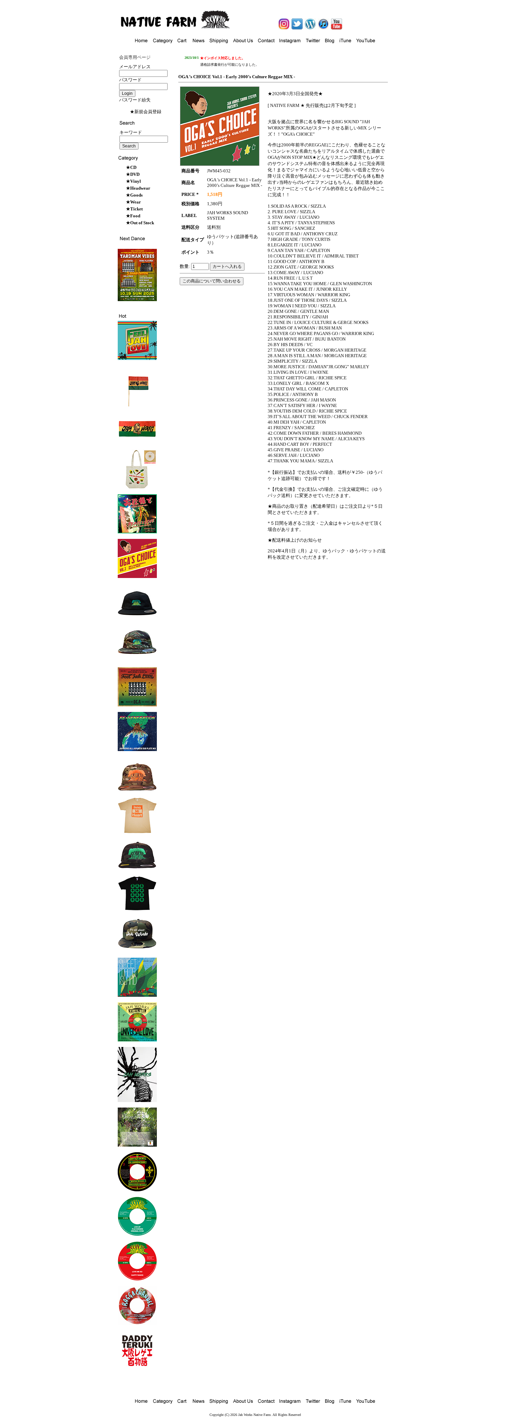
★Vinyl (133, 181)
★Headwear (138, 188)
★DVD (133, 174)
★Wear (133, 202)
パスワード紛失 (135, 99)
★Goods (134, 195)
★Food (133, 215)
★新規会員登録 (145, 111)
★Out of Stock (140, 222)
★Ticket (134, 208)
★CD (131, 167)
